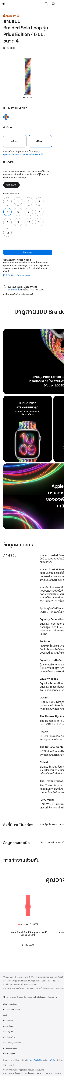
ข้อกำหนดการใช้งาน (33, 1073)
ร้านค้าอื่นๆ (52, 1060)
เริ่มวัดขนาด (11, 184)
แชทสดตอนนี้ (14, 289)
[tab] (24, 97)
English (11, 1065)
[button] (46, 3)
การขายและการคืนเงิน (52, 1073)
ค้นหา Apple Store (36, 1060)
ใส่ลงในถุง (27, 252)
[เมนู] (60, 3)
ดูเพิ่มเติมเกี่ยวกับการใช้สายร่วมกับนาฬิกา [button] (21, 154)
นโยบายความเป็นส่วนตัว (13, 1073)
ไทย (4, 1065)
